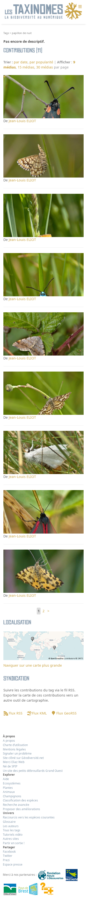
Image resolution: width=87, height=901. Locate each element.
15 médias (26, 67)
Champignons (12, 796)
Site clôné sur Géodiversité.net (23, 758)
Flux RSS (15, 713)
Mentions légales (14, 749)
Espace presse (12, 864)
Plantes (8, 788)
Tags (6, 33)
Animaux (9, 792)
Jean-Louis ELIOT (22, 121)
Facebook (9, 851)
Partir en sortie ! (13, 843)
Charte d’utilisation (15, 745)
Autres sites (11, 839)
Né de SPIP (10, 766)
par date (21, 62)
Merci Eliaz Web (13, 762)
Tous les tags (11, 830)
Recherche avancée (16, 805)
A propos (9, 740)
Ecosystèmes (12, 783)
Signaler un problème (17, 753)
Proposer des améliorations (21, 809)
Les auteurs (11, 826)
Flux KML (39, 713)
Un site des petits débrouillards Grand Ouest (33, 771)
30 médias (44, 67)
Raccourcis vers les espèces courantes (29, 817)
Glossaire (9, 822)
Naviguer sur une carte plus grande (32, 665)
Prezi (6, 860)
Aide (6, 779)
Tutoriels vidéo (12, 834)
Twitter (7, 856)
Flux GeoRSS (66, 713)
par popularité (41, 62)
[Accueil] (43, 11)
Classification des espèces (20, 800)
